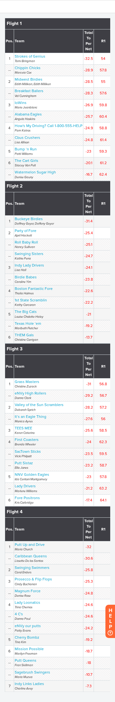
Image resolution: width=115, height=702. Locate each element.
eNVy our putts (28, 626)
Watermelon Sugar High (35, 172)
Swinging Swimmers (32, 567)
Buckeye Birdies (29, 219)
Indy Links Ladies (29, 684)
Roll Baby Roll (26, 242)
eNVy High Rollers (30, 393)
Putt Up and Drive (30, 544)
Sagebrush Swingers (32, 672)
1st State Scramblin (31, 300)
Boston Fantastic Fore (34, 288)
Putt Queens (25, 660)
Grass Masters (27, 381)
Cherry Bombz (27, 637)
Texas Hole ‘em (28, 323)
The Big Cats (26, 311)
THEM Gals (24, 335)
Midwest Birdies (28, 79)
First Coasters (27, 439)
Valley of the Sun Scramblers (39, 405)
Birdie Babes (26, 277)
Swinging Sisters (29, 253)
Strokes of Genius (30, 56)
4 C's (19, 614)
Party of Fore (25, 230)
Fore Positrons (27, 498)
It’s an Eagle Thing (30, 416)
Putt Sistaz (24, 463)
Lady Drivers (25, 486)
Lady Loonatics (27, 602)
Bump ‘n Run (26, 149)
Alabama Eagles (28, 114)
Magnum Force (28, 591)
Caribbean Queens (31, 556)
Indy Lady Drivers (29, 265)
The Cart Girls (26, 160)
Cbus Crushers (27, 137)
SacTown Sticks (28, 451)
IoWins (21, 102)
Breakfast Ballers (29, 91)
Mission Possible (29, 649)
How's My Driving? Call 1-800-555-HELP (48, 126)
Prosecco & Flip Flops (33, 579)
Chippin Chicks (28, 68)
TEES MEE (23, 428)
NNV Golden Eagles (32, 474)
